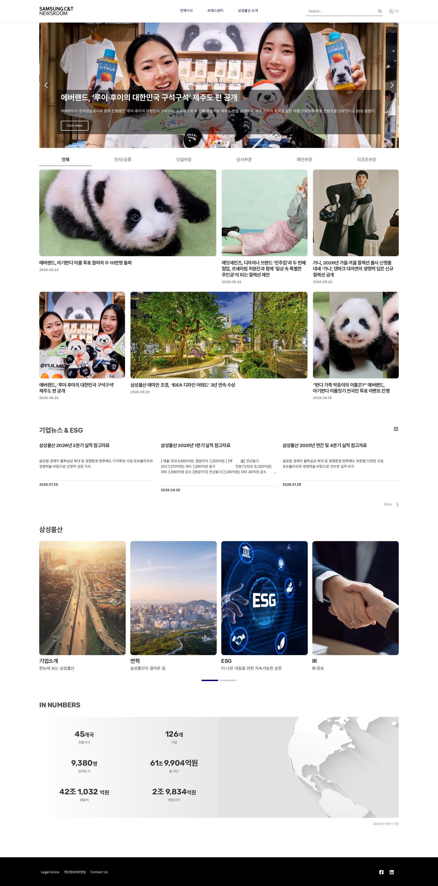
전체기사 (186, 10)
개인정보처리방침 (75, 872)
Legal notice (50, 872)
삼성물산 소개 (248, 10)
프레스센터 (215, 10)
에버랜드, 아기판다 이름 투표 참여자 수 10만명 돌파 (85, 263)
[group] (219, 85)
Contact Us (99, 872)
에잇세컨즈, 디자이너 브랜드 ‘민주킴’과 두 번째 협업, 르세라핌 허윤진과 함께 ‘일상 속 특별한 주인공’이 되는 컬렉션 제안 (264, 269)
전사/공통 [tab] (122, 159)
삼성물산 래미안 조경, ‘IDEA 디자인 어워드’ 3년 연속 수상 (182, 385)
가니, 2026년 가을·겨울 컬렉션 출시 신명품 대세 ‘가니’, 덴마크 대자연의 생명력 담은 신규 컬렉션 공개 (353, 269)
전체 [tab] (65, 159)
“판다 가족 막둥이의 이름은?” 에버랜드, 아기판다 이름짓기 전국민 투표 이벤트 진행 (351, 388)
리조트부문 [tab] (366, 159)
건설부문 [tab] (184, 159)
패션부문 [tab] (304, 159)
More (388, 504)
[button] (212, 143)
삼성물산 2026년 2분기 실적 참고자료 (74, 445)
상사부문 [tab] (244, 159)
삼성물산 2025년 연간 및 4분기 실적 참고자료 (325, 445)
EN (396, 11)
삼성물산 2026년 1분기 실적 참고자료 (195, 445)
